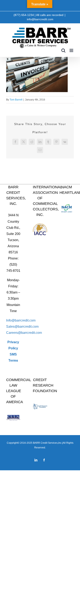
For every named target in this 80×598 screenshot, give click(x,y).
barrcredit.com (28, 326)
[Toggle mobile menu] (72, 50)
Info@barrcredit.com (20, 320)
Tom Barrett (16, 99)
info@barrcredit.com (40, 19)
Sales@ (12, 326)
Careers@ (13, 332)
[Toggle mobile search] (63, 50)
